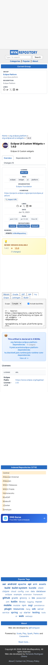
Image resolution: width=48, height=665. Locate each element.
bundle (33, 588)
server (40, 609)
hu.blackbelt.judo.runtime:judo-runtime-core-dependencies (24, 353)
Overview (8, 158)
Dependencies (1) (23, 158)
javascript (41, 598)
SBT (23, 294)
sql (21, 612)
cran (27, 591)
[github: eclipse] (4, 90)
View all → (24, 358)
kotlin (14, 601)
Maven (6, 294)
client (40, 588)
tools (43, 612)
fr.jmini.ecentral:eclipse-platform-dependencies (24, 348)
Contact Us (20, 661)
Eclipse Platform (10, 74)
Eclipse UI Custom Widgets (27, 143)
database (41, 591)
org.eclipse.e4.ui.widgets (13, 138)
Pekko (36, 633)
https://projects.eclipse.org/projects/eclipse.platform (23, 194)
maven (38, 601)
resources (19, 609)
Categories (15, 61)
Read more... (24, 642)
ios (33, 598)
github (7, 597)
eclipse (12, 180)
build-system (20, 587)
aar (4, 584)
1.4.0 (13, 146)
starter (27, 612)
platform (35, 180)
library (22, 601)
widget (21, 180)
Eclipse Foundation (24, 186)
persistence (39, 605)
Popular (26, 61)
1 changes (16, 252)
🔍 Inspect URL (11, 199)
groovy (24, 598)
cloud (14, 591)
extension (27, 594)
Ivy (35, 294)
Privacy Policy (33, 661)
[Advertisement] (24, 24)
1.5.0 (17, 248)
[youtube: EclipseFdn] (17, 90)
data (33, 591)
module (17, 605)
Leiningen (16, 297)
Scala (19, 633)
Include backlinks (36, 304)
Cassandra (24, 636)
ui (27, 180)
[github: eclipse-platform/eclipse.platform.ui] (18, 206)
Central (12, 226)
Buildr (26, 297)
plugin (8, 608)
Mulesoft (35, 226)
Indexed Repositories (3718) (24, 467)
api (30, 584)
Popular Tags (24, 579)
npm (24, 605)
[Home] (24, 54)
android (12, 584)
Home (4, 136)
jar (24, 219)
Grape (6, 297)
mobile (8, 605)
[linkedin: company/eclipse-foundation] (14, 90)
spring (15, 612)
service (6, 612)
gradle (15, 598)
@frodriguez (34, 628)
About (35, 61)
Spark (30, 633)
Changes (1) (9, 163)
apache (22, 584)
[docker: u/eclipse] (7, 90)
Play (24, 633)
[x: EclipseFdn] (11, 90)
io (30, 598)
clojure (6, 591)
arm (35, 584)
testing (36, 612)
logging (30, 602)
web (21, 616)
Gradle (15, 294)
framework (38, 594)
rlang (28, 609)
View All (34, 219)
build (8, 587)
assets (42, 584)
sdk (34, 609)
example (18, 594)
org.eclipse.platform (18, 136)
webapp (29, 616)
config (21, 591)
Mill (29, 294)
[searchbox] (18, 57)
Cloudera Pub (23, 226)
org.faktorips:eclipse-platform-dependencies (24, 343)
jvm (8, 601)
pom (14, 219)
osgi (30, 605)
